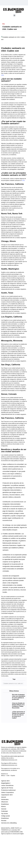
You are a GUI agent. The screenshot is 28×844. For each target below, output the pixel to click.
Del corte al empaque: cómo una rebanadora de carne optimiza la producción (18, 697)
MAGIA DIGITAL (5, 828)
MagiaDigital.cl (5, 783)
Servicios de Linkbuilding (9, 823)
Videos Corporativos (7, 792)
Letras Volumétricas (7, 785)
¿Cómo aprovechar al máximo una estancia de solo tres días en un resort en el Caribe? (18, 715)
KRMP (12, 828)
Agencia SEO (5, 781)
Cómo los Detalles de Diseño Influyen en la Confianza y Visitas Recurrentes (18, 706)
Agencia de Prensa (7, 788)
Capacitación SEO (7, 795)
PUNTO (17, 828)
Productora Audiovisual (8, 790)
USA (2, 75)
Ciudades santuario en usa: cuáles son (13, 683)
